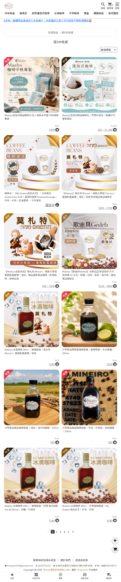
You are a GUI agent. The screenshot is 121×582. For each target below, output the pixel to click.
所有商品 (10, 13)
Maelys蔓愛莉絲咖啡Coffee (56, 569)
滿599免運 (67, 32)
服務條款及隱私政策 (44, 560)
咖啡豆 (23, 13)
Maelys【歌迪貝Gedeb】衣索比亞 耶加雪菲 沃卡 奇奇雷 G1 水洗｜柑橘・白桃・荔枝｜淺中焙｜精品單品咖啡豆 (89, 275)
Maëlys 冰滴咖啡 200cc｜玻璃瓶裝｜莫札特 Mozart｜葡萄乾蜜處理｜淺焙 (27, 351)
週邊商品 (99, 13)
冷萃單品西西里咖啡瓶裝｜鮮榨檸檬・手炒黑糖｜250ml (88, 351)
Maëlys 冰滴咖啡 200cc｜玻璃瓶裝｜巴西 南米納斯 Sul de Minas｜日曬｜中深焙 (31, 507)
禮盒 (86, 13)
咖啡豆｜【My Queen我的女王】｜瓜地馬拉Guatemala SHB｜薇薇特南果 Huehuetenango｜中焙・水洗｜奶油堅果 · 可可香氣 (31, 197)
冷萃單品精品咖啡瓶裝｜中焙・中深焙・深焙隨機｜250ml (88, 429)
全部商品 (53, 32)
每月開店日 (114, 13)
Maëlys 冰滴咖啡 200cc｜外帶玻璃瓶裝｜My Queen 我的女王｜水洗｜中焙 (85, 507)
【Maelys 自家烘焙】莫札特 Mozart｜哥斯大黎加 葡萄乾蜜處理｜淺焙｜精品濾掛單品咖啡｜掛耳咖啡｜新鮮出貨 (31, 275)
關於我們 (65, 560)
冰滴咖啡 (59, 13)
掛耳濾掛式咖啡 (40, 13)
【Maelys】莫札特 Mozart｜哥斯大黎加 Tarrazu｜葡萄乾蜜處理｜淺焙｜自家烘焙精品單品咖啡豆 (89, 195)
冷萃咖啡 (74, 13)
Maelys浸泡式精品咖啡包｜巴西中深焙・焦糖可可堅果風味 (88, 116)
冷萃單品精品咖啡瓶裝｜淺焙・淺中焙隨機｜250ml (32, 427)
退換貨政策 (81, 560)
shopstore (82, 569)
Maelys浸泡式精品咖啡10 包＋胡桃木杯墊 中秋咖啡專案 (31, 116)
